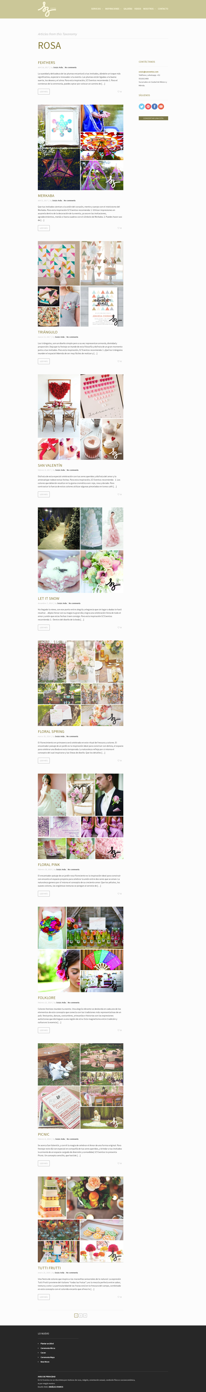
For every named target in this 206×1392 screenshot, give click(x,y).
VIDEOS (137, 8)
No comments (71, 67)
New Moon (45, 1361)
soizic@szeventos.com (148, 71)
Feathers (46, 62)
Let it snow (48, 598)
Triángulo (47, 332)
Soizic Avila (58, 67)
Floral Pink (49, 864)
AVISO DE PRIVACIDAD (46, 1376)
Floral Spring (51, 731)
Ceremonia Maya (48, 1357)
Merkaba (46, 195)
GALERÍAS (128, 8)
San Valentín (50, 465)
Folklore (46, 997)
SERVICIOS (96, 8)
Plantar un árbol (47, 1343)
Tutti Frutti (49, 1267)
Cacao (43, 1352)
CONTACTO (163, 8)
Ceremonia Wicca (48, 1348)
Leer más (44, 91)
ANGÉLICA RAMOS (56, 1387)
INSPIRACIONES (112, 8)
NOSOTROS (148, 8)
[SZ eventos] (47, 9)
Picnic (43, 1134)
